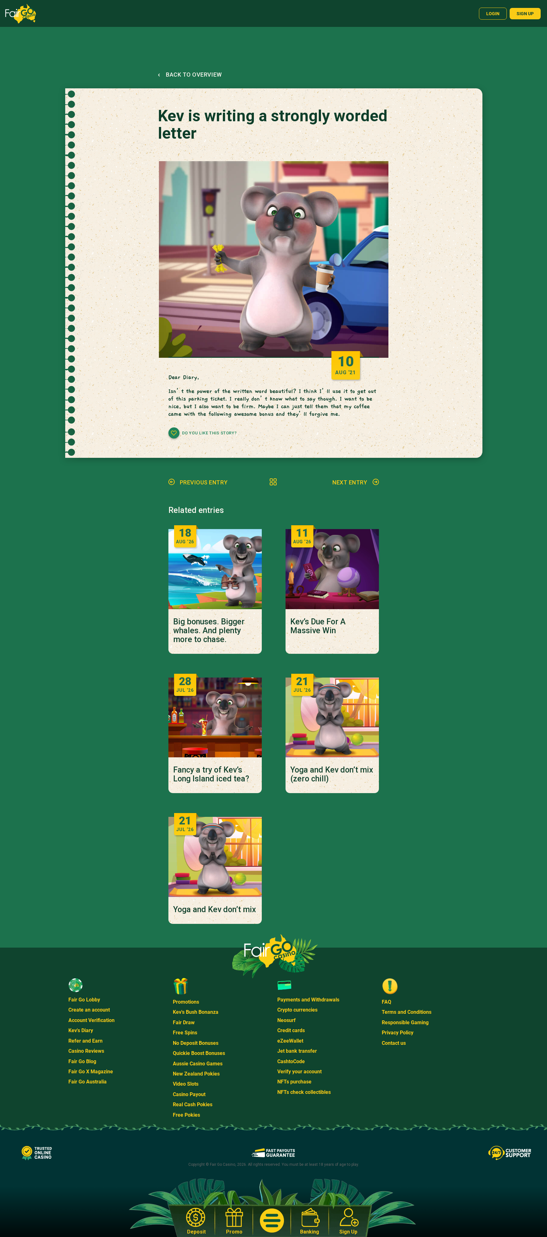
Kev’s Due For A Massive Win (318, 626)
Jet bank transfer (297, 1051)
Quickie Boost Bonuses (199, 1053)
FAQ (386, 1002)
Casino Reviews (86, 1051)
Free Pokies (186, 1115)
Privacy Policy (397, 1033)
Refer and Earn (85, 1041)
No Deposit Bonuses (195, 1043)
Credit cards (291, 1030)
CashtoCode (291, 1061)
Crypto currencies (297, 1010)
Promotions (186, 1002)
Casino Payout (189, 1094)
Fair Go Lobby (84, 1000)
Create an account (89, 1010)
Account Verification (91, 1020)
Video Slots (185, 1084)
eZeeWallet (290, 1041)
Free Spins (185, 1033)
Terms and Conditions (406, 1012)
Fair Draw (184, 1022)
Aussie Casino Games (198, 1064)
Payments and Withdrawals (308, 1000)
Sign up (525, 13)
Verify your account (299, 1072)
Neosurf (286, 1020)
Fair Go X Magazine (90, 1072)
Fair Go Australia (87, 1082)
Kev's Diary (80, 1030)
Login (493, 13)
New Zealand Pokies (196, 1074)
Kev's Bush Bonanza (195, 1012)
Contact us (394, 1043)
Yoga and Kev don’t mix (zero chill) (331, 774)
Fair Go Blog (82, 1061)
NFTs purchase (294, 1082)
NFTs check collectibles (304, 1092)
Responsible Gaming (405, 1022)
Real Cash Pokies (192, 1104)
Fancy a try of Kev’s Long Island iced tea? (211, 774)
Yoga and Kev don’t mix (214, 909)
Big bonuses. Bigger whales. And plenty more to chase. (209, 630)
